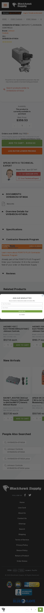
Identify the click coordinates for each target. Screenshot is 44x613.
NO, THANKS (22, 314)
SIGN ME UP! (22, 311)
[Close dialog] (42, 295)
